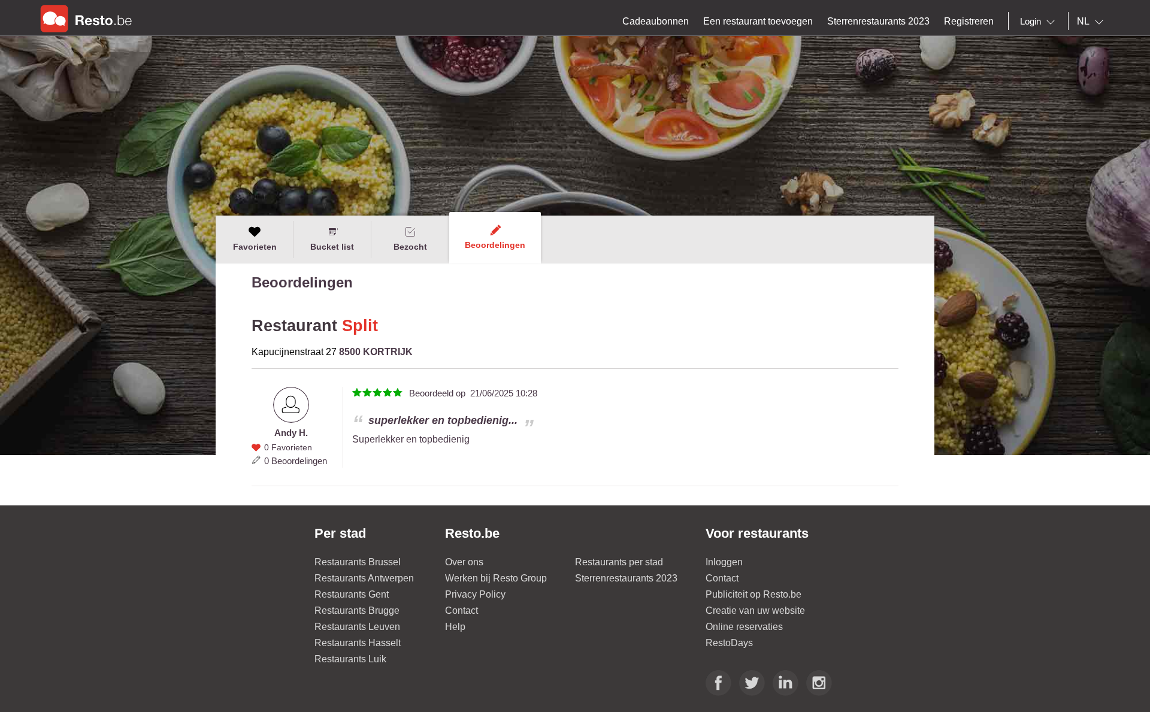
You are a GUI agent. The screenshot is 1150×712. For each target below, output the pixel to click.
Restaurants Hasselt (357, 643)
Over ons (464, 562)
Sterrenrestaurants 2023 (626, 578)
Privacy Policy (475, 594)
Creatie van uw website (755, 610)
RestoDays (729, 643)
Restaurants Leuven (357, 627)
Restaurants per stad (619, 562)
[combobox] (1040, 22)
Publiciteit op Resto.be (753, 594)
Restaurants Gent (351, 594)
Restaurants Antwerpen (364, 578)
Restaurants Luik (350, 659)
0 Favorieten (288, 447)
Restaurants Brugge (357, 610)
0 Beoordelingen (295, 461)
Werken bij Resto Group (496, 578)
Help (455, 627)
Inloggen (724, 562)
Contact (461, 610)
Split (360, 326)
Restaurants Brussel (357, 562)
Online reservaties (744, 627)
